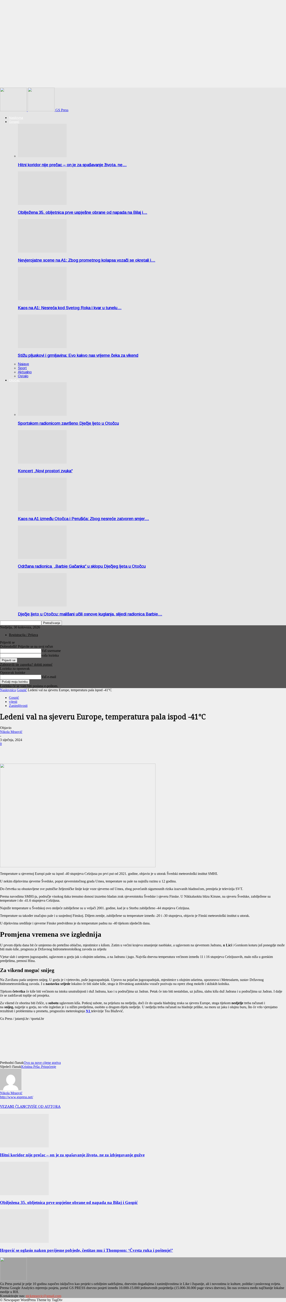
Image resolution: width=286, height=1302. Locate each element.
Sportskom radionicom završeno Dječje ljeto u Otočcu (68, 423)
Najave (23, 364)
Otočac (14, 380)
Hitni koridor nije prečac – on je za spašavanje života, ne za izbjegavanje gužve (72, 1155)
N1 (88, 1011)
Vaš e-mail (48, 677)
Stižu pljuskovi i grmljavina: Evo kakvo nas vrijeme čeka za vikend (78, 355)
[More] (23, 750)
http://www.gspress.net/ (16, 1097)
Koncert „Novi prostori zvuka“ (45, 470)
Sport (22, 368)
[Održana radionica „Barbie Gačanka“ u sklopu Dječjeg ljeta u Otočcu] (42, 558)
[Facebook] (7, 750)
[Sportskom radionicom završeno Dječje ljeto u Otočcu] (42, 414)
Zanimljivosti (18, 706)
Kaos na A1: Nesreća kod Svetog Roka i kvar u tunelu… (70, 307)
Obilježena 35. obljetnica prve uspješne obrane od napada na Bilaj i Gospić (69, 1202)
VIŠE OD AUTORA (45, 1106)
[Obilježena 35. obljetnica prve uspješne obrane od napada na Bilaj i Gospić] (42, 204)
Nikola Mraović (11, 732)
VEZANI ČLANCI (14, 1106)
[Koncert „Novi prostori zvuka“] (42, 462)
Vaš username (51, 651)
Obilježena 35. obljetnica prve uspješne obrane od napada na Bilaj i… (82, 212)
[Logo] (14, 110)
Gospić (14, 122)
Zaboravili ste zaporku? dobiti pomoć (26, 664)
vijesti (13, 702)
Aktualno (25, 372)
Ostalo (23, 376)
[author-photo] (10, 1089)
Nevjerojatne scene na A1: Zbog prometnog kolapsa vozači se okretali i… (86, 260)
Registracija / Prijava (23, 635)
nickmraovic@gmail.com (43, 1296)
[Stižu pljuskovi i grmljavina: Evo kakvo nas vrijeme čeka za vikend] (42, 347)
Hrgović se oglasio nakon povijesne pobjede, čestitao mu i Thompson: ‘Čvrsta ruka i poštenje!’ (86, 1250)
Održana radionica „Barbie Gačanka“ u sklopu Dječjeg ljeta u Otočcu (82, 566)
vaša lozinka (50, 655)
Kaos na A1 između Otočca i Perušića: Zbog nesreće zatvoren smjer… (83, 518)
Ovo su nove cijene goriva (42, 1063)
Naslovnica (8, 690)
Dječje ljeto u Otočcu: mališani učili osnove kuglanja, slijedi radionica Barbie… (90, 614)
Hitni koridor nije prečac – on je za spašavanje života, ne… (72, 164)
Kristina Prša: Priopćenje (38, 1067)
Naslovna (16, 118)
